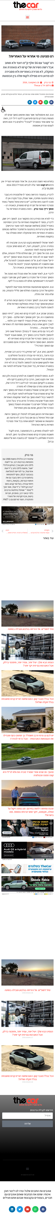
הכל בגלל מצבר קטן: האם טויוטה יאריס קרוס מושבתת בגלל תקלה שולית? (27, 1077)
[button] (27, 17)
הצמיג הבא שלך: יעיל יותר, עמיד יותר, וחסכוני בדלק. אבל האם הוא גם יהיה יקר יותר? (28, 664)
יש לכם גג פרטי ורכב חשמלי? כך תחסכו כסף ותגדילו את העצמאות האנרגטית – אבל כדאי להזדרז (28, 737)
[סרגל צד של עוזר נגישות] (3, 109)
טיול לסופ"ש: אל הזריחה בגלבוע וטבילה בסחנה (31, 629)
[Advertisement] (27, 570)
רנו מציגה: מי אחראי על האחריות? (31, 56)
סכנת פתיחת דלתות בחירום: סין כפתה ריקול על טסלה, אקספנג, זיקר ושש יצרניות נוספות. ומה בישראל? (31, 812)
